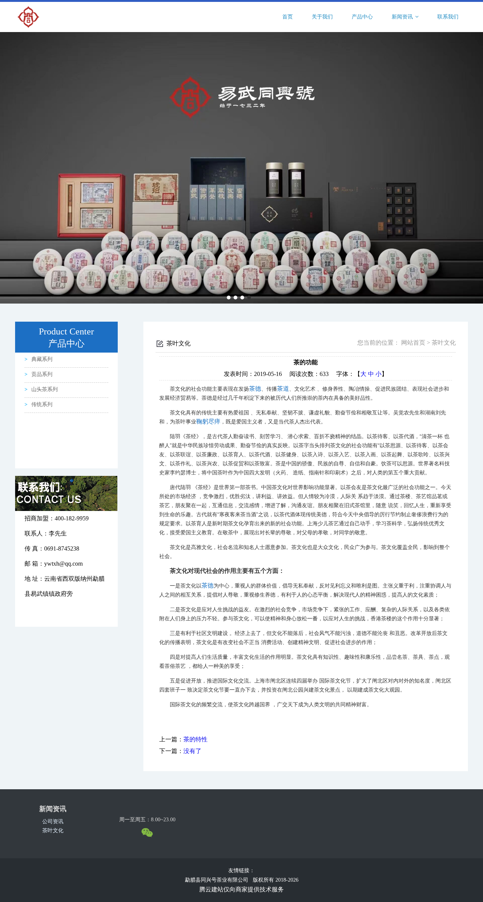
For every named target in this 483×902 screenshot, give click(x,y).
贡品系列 (41, 374)
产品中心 (362, 17)
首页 (287, 17)
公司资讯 (52, 821)
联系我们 (447, 17)
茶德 (255, 388)
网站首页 (413, 342)
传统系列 (41, 404)
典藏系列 (41, 359)
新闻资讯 (403, 17)
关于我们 (322, 17)
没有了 (192, 751)
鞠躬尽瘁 (208, 421)
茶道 (283, 388)
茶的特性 (195, 739)
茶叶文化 (52, 830)
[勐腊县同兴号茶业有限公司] (28, 16)
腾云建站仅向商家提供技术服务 (241, 889)
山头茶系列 (44, 389)
